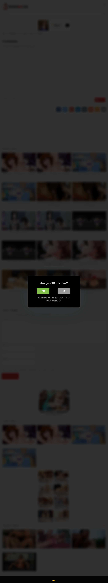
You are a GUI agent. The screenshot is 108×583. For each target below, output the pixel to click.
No (64, 291)
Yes (43, 291)
